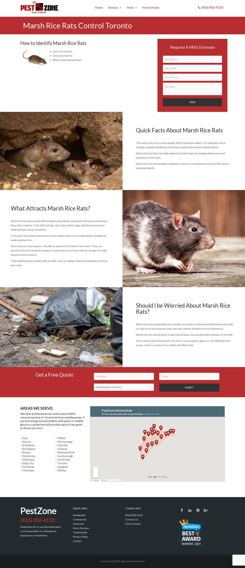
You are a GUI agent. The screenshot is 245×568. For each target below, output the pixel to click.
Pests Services (81, 528)
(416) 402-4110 (133, 515)
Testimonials (80, 532)
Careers (77, 541)
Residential (79, 515)
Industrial (78, 523)
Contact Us (132, 519)
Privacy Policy (80, 536)
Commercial (79, 519)
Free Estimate (133, 523)
